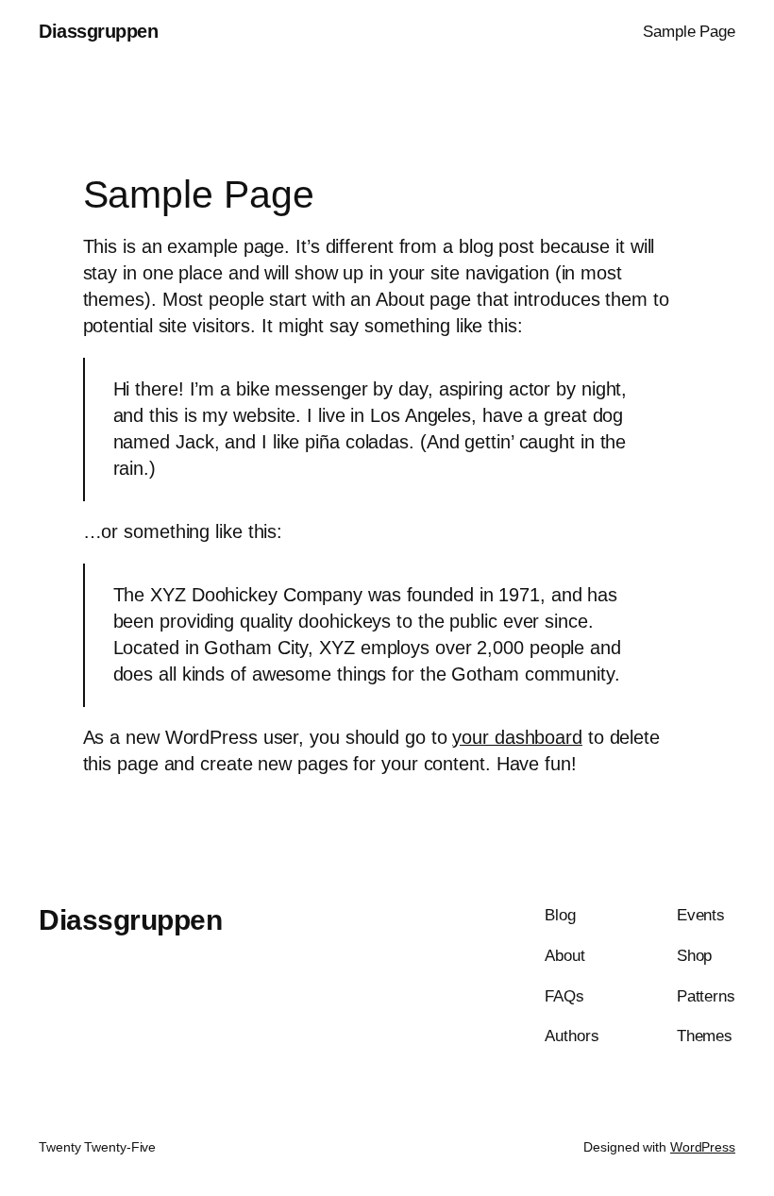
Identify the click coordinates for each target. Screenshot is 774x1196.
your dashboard (517, 737)
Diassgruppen (98, 31)
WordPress (702, 1146)
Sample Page (689, 32)
